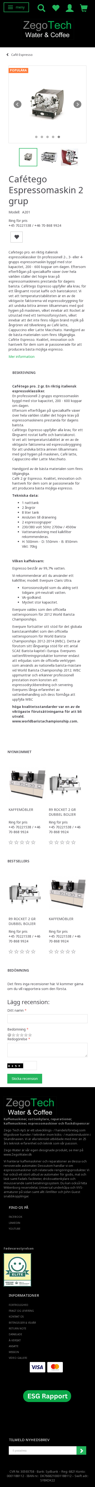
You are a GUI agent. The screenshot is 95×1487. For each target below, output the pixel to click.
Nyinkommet (20, 751)
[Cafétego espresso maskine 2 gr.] (47, 104)
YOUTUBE (14, 1228)
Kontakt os (16, 1316)
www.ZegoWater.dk (18, 1154)
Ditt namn (15, 1010)
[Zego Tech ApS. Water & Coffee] (47, 28)
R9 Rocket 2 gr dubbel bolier (62, 812)
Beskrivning (24, 372)
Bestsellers (18, 861)
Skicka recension (25, 1078)
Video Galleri (18, 1358)
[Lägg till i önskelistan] (16, 237)
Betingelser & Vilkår (22, 1322)
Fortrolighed (18, 1305)
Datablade (15, 1334)
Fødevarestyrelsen (19, 1248)
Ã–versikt (15, 1340)
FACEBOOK (15, 1216)
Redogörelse (17, 1039)
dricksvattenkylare (56, 1179)
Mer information (22, 356)
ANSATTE (14, 1346)
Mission (14, 1352)
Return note (17, 1328)
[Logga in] (69, 7)
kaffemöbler (21, 809)
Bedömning (18, 970)
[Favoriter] (55, 7)
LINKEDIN (14, 1223)
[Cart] (83, 7)
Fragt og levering (21, 1310)
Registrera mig (81, 1450)
